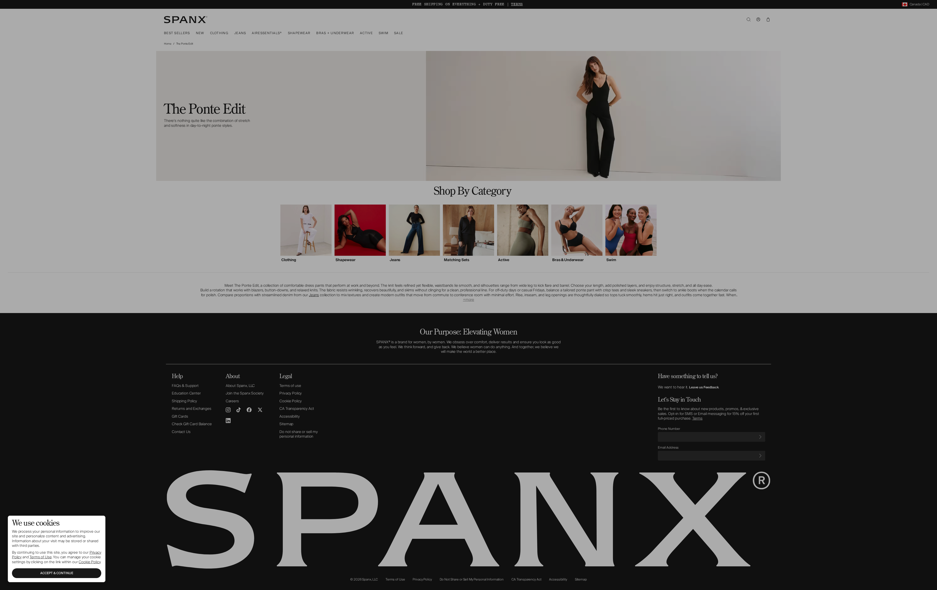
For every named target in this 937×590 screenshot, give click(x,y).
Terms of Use (40, 557)
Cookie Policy (89, 562)
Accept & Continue (56, 573)
